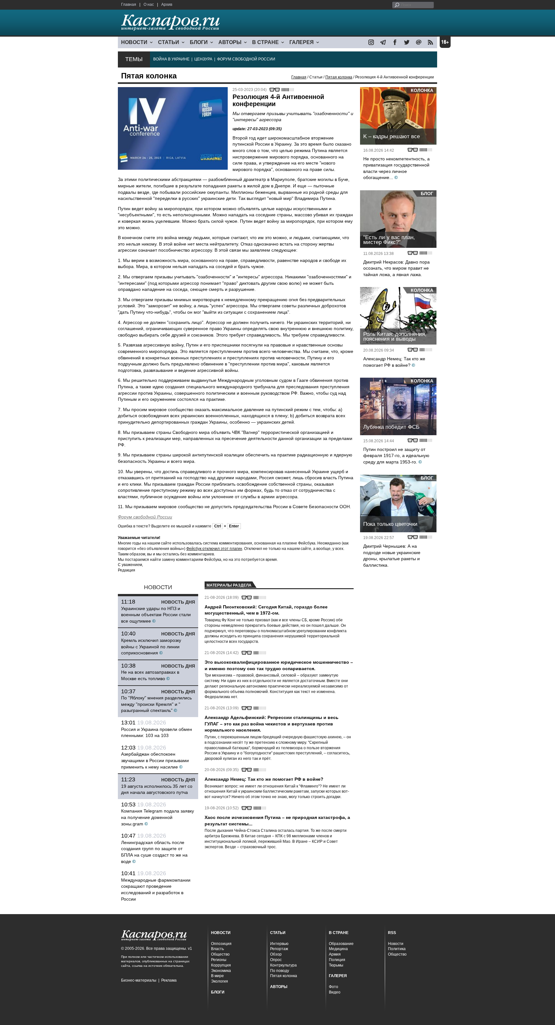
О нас (149, 4)
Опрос (276, 960)
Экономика (221, 970)
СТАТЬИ (168, 42)
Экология (219, 981)
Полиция (337, 960)
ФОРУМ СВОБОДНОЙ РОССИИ (246, 59)
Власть (217, 949)
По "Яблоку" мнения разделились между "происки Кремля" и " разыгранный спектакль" (156, 704)
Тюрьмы (336, 965)
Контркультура (283, 965)
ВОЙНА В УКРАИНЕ (171, 59)
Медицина (338, 949)
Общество (220, 954)
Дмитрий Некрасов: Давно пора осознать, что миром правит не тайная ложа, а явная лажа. (396, 268)
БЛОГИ (199, 42)
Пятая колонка (338, 77)
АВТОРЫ (230, 42)
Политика (397, 949)
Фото (333, 987)
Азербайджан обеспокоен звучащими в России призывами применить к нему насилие (155, 760)
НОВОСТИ (134, 42)
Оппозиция (221, 943)
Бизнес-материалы (138, 980)
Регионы (218, 960)
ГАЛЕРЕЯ (301, 42)
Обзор (276, 954)
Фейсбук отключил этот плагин (214, 548)
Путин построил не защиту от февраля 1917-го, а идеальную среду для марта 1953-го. (396, 455)
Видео (334, 992)
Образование (341, 943)
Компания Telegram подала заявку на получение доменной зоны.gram (157, 817)
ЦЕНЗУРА (203, 59)
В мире (217, 976)
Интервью (279, 943)
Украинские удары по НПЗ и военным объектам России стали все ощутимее (156, 615)
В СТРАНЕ (265, 42)
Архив (166, 4)
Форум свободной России (145, 516)
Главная (128, 4)
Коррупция (221, 965)
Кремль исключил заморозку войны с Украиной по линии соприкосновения (151, 646)
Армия (335, 954)
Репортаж (279, 949)
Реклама (169, 980)
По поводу (279, 970)
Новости (395, 943)
